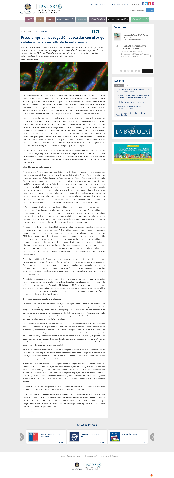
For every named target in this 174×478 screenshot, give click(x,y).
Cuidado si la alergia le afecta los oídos (131, 102)
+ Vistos (119, 85)
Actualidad (29, 19)
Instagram (153, 3)
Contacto (126, 4)
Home (63, 456)
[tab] (119, 85)
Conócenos (94, 4)
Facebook (143, 3)
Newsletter (81, 456)
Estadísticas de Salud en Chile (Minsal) (50, 435)
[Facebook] (93, 32)
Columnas (50, 19)
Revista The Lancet (129, 434)
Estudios (40, 19)
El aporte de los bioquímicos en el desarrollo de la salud (129, 107)
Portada (34, 31)
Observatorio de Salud (140, 19)
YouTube (149, 3)
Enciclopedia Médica (97, 19)
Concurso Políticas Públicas (118, 19)
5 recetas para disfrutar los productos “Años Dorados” (131, 114)
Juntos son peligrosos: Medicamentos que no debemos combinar (132, 90)
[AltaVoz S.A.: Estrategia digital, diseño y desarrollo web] (151, 475)
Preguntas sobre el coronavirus (110, 4)
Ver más (60, 442)
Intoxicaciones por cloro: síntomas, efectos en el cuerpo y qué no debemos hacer (132, 96)
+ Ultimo (129, 85)
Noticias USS (81, 19)
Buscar (150, 10)
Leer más (147, 71)
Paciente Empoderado (65, 19)
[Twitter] (97, 32)
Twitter (146, 3)
